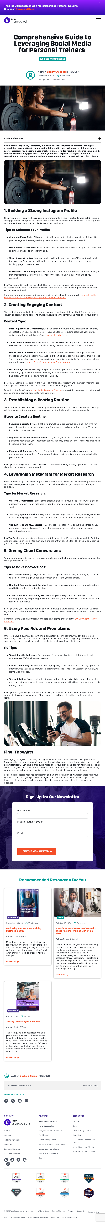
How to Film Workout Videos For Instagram (48, 362)
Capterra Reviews (12, 1149)
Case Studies (78, 1135)
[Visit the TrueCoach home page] (18, 1123)
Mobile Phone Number (30, 822)
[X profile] (8, 1164)
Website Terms (43, 1211)
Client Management (47, 1140)
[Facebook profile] (18, 1160)
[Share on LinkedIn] (21, 1101)
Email (20, 833)
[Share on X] (14, 1101)
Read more (11, 961)
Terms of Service (58, 1211)
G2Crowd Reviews (12, 1154)
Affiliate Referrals (12, 1140)
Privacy (71, 1211)
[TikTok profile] (12, 1160)
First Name (24, 811)
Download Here (25, 9)
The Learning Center (81, 1131)
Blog (74, 1126)
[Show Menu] (98, 20)
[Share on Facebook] (7, 1101)
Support (76, 1122)
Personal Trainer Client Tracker (52, 1144)
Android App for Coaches (83, 1152)
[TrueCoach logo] (16, 20)
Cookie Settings (94, 1212)
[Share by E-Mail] (27, 1101)
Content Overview (14, 138)
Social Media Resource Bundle (45, 390)
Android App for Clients (83, 1147)
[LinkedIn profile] (25, 1160)
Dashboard (44, 1135)
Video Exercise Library (49, 1149)
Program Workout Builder (50, 1131)
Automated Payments (48, 1153)
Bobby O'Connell (57, 72)
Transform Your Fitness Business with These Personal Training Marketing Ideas (76, 931)
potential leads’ (53, 335)
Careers (7, 1135)
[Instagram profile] (6, 1160)
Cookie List (81, 1211)
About (7, 1131)
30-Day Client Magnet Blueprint (23, 1021)
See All (42, 1158)
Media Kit (8, 1145)
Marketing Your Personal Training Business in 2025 (23, 929)
